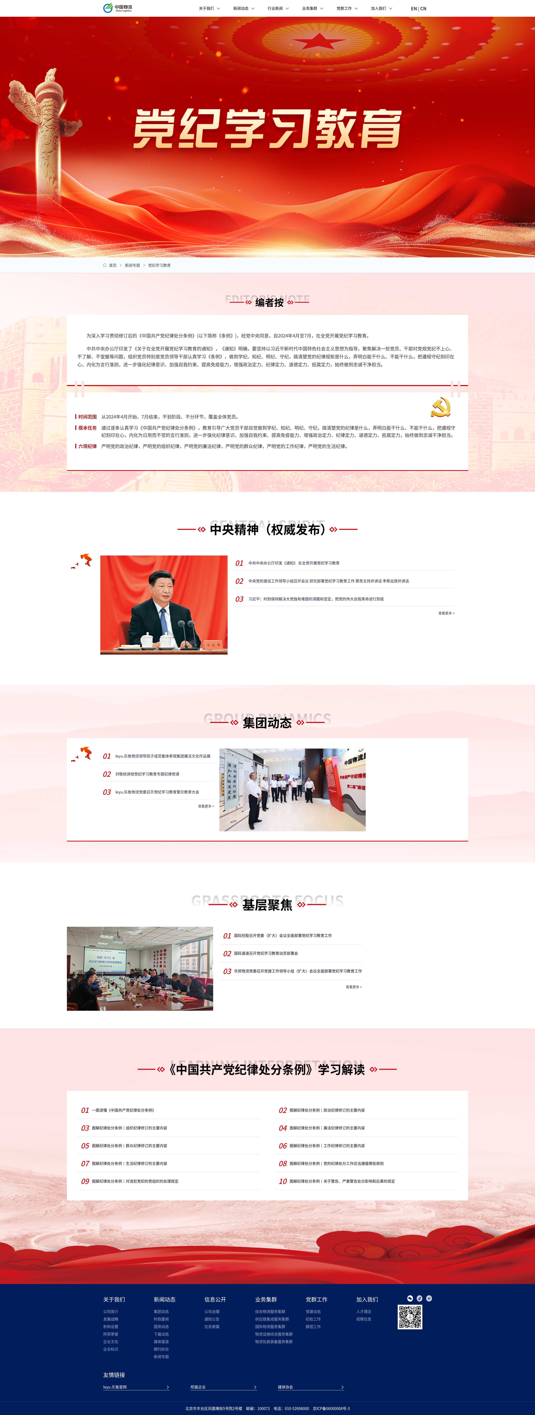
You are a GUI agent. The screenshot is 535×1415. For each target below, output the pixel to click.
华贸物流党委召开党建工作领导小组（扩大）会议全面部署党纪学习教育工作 (298, 971)
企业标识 (110, 1349)
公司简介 (110, 1311)
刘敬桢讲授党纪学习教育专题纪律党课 (147, 774)
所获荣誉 (110, 1334)
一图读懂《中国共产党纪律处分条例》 (124, 1110)
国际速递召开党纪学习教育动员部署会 (266, 953)
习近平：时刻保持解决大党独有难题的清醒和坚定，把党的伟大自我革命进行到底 (316, 599)
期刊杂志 (161, 1349)
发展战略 (110, 1319)
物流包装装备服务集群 (274, 1341)
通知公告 (211, 1319)
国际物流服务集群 (270, 1326)
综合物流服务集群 (270, 1311)
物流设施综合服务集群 (274, 1334)
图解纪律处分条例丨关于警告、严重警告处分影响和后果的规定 (342, 1181)
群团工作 (313, 1326)
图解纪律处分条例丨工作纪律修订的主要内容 (327, 1145)
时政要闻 (161, 1319)
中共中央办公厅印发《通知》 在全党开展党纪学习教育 (294, 563)
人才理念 (363, 1311)
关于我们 (206, 8)
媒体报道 (161, 1341)
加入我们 (378, 8)
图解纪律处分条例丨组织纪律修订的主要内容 (129, 1128)
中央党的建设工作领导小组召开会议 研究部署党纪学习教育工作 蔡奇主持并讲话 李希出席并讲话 (328, 581)
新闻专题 (132, 265)
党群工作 (344, 8)
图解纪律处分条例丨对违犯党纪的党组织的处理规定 (135, 1181)
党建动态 (313, 1311)
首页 (113, 265)
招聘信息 (363, 1319)
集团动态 (161, 1311)
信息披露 (211, 1326)
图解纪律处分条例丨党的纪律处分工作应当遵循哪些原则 (337, 1163)
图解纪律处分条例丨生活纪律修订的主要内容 (129, 1163)
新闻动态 (240, 8)
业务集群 (309, 8)
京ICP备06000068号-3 (331, 1408)
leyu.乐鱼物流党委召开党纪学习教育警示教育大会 (157, 792)
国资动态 (161, 1326)
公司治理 (211, 1311)
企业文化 (110, 1341)
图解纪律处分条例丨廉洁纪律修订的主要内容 (327, 1128)
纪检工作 (313, 1319)
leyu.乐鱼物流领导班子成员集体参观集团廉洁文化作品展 (162, 756)
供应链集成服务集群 (272, 1319)
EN (414, 8)
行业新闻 (275, 8)
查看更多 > (446, 612)
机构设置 (110, 1326)
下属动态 (161, 1334)
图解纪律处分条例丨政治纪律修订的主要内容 (327, 1110)
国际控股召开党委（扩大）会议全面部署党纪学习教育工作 (283, 935)
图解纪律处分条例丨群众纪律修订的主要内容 (129, 1145)
